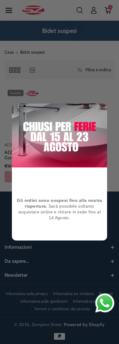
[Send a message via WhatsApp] (105, 303)
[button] (18, 110)
